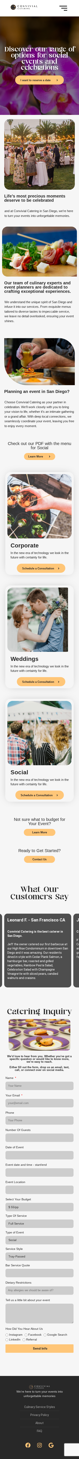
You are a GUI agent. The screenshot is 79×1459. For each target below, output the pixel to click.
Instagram (16, 1334)
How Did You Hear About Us (24, 1328)
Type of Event (14, 1232)
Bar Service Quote (17, 1265)
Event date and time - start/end (26, 1164)
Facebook (35, 1334)
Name (9, 1078)
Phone (9, 1112)
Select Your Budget (18, 1199)
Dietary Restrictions (18, 1282)
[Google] (51, 1445)
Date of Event (14, 1147)
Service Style (14, 1249)
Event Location (15, 1182)
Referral (31, 1339)
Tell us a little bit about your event (27, 1300)
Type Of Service (16, 1215)
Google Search (57, 1334)
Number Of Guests (18, 1130)
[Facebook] (28, 1445)
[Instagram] (39, 1445)
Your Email (13, 1095)
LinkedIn (14, 1339)
